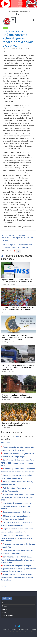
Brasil (4, 603)
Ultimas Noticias (14, 27)
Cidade (4, 606)
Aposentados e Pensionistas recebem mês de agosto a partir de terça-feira (17, 281)
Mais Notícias (7, 443)
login (18, 436)
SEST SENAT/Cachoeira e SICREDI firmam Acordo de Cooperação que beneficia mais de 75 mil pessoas (17, 559)
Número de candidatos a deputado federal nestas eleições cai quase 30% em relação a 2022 (17, 497)
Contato (33, 629)
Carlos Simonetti (22, 48)
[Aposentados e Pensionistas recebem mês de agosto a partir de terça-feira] (15, 263)
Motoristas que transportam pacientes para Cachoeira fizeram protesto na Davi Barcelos (18, 367)
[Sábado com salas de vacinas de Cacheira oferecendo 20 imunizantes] (18, 376)
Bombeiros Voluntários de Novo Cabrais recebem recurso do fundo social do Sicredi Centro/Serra (17, 577)
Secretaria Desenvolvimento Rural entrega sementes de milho (16, 424)
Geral (4, 612)
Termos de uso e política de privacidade (15, 629)
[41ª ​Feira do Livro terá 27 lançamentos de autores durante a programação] (18, 289)
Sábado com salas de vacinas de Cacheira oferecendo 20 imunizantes (17, 396)
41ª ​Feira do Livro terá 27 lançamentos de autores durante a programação (18, 308)
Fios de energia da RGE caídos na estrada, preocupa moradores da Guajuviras (17, 246)
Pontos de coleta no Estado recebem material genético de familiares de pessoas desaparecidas (17, 538)
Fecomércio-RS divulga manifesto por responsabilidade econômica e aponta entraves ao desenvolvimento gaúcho (18, 568)
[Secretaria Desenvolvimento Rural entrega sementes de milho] (18, 404)
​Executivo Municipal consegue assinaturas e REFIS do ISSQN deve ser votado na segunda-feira (18, 337)
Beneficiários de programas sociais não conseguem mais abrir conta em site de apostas (16, 506)
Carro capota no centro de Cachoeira (16, 512)
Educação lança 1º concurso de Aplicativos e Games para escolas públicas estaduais (17, 237)
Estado (5, 27)
